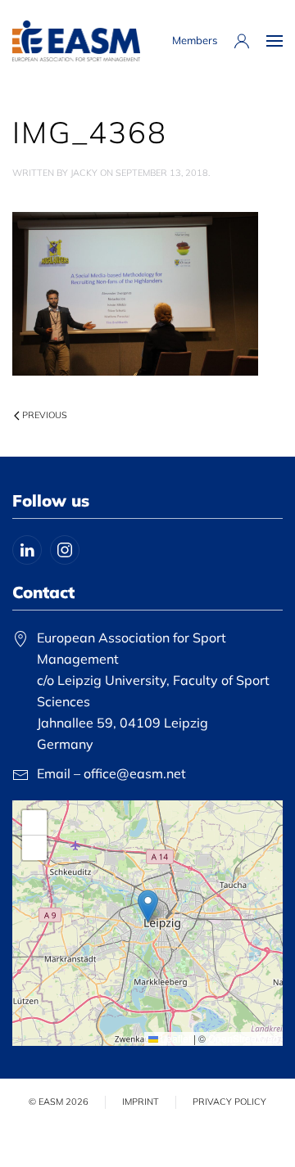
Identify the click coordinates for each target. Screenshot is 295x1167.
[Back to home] (76, 41)
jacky (84, 172)
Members (194, 40)
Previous (44, 415)
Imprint (140, 1101)
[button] (274, 41)
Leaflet (174, 1038)
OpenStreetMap (243, 1038)
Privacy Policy (229, 1101)
